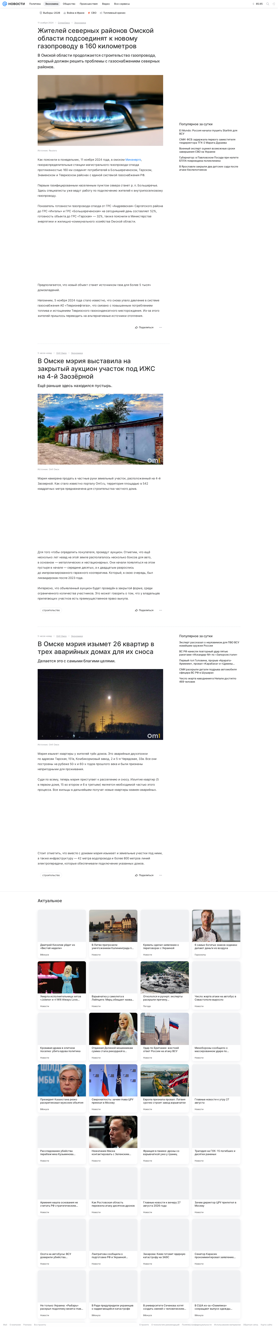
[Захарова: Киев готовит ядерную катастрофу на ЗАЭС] (165, 1243)
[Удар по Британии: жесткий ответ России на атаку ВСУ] (165, 1037)
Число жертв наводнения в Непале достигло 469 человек (207, 680)
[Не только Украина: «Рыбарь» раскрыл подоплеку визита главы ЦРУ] (62, 1294)
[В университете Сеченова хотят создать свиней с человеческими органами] (165, 1294)
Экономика (80, 22)
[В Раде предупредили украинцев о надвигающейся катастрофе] (113, 1294)
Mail (5, 1324)
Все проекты (40, 1324)
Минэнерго (133, 159)
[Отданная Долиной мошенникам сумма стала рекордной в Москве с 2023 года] (113, 1037)
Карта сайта (266, 1324)
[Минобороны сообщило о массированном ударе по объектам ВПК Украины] (216, 1037)
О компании (15, 1324)
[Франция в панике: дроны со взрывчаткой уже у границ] (165, 1140)
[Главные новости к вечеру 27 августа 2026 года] (165, 1191)
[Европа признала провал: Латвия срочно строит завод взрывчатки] (165, 1088)
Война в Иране (75, 12)
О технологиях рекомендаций (165, 1324)
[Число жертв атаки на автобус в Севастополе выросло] (216, 985)
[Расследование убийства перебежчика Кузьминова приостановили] (62, 1140)
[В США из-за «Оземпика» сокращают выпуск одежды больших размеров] (216, 1294)
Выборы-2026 (51, 12)
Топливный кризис (114, 12)
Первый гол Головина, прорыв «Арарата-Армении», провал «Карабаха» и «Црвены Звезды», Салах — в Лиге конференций (206, 662)
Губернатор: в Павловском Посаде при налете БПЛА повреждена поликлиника (208, 159)
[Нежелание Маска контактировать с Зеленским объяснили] (113, 1140)
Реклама (27, 1324)
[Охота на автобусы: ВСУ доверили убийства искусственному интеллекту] (62, 1243)
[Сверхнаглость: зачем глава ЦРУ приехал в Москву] (113, 1088)
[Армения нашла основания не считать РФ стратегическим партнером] (62, 1191)
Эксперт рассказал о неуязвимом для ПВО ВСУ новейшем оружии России (209, 644)
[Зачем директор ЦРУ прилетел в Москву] (216, 1191)
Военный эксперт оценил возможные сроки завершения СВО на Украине (207, 150)
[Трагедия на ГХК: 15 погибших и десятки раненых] (216, 1140)
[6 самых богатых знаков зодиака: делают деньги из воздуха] (216, 934)
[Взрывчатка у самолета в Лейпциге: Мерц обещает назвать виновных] (113, 985)
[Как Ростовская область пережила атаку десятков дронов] (113, 1191)
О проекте (144, 1324)
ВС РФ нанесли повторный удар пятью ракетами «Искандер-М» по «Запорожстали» (208, 653)
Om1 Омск (61, 353)
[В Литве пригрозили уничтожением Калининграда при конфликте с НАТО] (113, 934)
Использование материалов (227, 1324)
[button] (100, 110)
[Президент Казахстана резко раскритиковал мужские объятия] (62, 1088)
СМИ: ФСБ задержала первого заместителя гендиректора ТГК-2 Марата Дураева (207, 141)
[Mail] (5, 4)
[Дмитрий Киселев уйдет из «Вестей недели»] (62, 934)
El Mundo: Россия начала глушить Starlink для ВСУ (208, 132)
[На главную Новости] (16, 4)
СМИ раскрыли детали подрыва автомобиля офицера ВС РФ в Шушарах (208, 671)
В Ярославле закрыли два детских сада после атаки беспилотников (208, 168)
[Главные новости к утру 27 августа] (216, 1088)
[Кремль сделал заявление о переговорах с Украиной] (165, 934)
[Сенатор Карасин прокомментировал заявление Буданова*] (216, 1243)
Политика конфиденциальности (197, 1324)
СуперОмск (64, 22)
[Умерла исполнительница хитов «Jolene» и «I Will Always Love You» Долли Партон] (62, 985)
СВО (94, 12)
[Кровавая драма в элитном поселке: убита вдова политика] (62, 1037)
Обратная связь (250, 1324)
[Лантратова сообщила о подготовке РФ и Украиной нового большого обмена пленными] (113, 1243)
